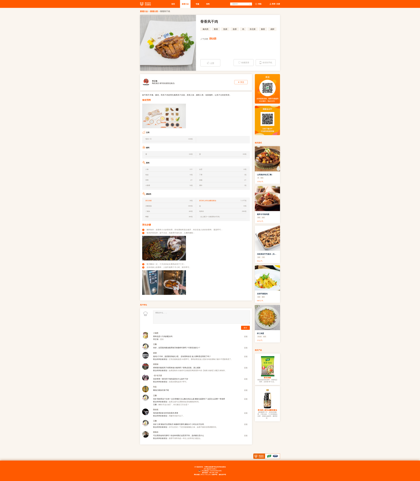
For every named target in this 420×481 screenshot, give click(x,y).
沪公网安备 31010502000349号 (212, 471)
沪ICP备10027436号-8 (210, 469)
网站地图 (197, 474)
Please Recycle (205, 474)
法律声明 (214, 474)
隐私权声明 (222, 474)
